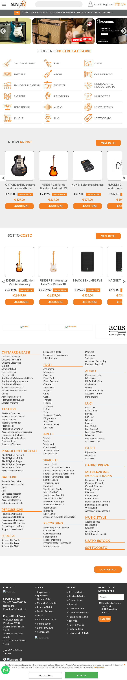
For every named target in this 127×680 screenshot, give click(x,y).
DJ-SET (98, 63)
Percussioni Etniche (12, 513)
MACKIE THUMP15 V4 (87, 280)
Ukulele (5, 365)
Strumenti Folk (9, 368)
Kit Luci (89, 419)
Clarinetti (48, 384)
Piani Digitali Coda (11, 467)
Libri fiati (48, 427)
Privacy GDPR (44, 607)
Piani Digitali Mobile (12, 458)
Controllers (49, 530)
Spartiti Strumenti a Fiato (56, 476)
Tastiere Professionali (13, 416)
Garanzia (41, 615)
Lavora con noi (76, 608)
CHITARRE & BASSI (24, 63)
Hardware (90, 355)
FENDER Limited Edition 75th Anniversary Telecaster (19, 284)
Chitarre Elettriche (11, 362)
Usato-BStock (97, 540)
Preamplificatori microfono (57, 542)
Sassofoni (48, 387)
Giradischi (90, 455)
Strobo (88, 413)
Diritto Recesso (45, 611)
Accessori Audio (93, 393)
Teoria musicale (51, 482)
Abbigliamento (92, 521)
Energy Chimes (93, 489)
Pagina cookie (44, 623)
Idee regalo (91, 524)
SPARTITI (80, 13)
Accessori (90, 458)
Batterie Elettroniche (13, 484)
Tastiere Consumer (11, 413)
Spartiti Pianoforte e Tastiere (58, 470)
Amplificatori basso (11, 384)
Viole (46, 441)
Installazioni (91, 396)
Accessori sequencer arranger (17, 431)
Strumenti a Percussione (55, 355)
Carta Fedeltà (76, 628)
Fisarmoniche (8, 441)
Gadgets (89, 527)
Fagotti (47, 390)
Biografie (48, 510)
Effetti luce (91, 410)
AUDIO (58, 107)
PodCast (89, 351)
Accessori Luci (92, 441)
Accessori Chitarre (11, 396)
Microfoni (90, 378)
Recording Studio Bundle (56, 527)
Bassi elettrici (9, 372)
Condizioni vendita (46, 603)
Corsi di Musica (76, 624)
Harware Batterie (11, 496)
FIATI (57, 63)
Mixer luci (90, 435)
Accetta (81, 675)
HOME (17, 13)
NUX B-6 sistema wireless (88, 184)
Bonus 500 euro (45, 627)
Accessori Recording (95, 361)
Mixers (88, 387)
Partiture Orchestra (53, 504)
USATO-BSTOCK (103, 107)
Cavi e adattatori (94, 390)
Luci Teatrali (91, 429)
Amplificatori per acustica (15, 381)
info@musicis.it (18, 609)
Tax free (73, 620)
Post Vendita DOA (46, 619)
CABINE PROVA (103, 74)
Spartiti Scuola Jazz (53, 498)
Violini (46, 438)
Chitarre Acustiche (11, 359)
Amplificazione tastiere (13, 438)
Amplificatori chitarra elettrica (17, 378)
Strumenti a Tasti (52, 351)
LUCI (57, 118)
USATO (109, 13)
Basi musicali (50, 507)
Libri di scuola (50, 358)
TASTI (32, 13)
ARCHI (58, 74)
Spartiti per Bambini (53, 495)
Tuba (45, 412)
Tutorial (73, 604)
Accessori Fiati (51, 424)
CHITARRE (24, 13)
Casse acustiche (93, 375)
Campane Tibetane (94, 480)
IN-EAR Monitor (93, 381)
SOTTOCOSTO (102, 118)
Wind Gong (91, 507)
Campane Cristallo (94, 483)
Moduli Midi (8, 425)
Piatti (4, 487)
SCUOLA (18, 118)
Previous (3, 31)
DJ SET (90, 448)
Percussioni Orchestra (13, 523)
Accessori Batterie (11, 499)
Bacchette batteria (11, 493)
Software (90, 358)
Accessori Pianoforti (12, 470)
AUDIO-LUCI (60, 13)
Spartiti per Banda (52, 489)
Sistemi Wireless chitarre (14, 390)
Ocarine (47, 375)
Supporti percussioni (12, 529)
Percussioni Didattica (13, 516)
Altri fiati (48, 421)
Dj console (90, 452)
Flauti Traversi (51, 381)
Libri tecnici (49, 513)
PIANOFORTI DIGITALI (27, 85)
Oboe (46, 393)
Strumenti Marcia (52, 415)
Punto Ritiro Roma (78, 616)
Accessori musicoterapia (97, 510)
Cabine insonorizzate (12, 503)
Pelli (4, 490)
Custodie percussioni (12, 526)
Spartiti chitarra (10, 402)
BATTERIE (19, 96)
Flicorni (47, 402)
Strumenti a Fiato (10, 546)
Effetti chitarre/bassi (12, 387)
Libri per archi (50, 453)
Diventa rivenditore (79, 612)
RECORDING (50, 13)
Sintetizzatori (9, 419)
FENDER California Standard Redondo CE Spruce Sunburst (53, 188)
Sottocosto (96, 547)
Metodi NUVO (50, 492)
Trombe (47, 399)
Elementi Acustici (94, 364)
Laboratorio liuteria (79, 633)
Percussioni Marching (13, 520)
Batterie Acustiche (11, 481)
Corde (5, 393)
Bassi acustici (8, 375)
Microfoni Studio (52, 539)
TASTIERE (19, 74)
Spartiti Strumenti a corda (56, 467)
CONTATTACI (108, 569)
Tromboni (48, 406)
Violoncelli (48, 444)
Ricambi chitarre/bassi (13, 399)
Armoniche (48, 368)
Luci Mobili (90, 426)
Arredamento (92, 531)
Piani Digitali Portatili (13, 455)
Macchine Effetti (94, 432)
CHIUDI (124, 664)
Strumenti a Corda (11, 540)
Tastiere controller (11, 422)
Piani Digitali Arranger (13, 464)
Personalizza (46, 675)
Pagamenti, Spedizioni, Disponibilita (43, 595)
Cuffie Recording (52, 533)
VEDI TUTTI (108, 142)
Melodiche (48, 372)
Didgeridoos (49, 418)
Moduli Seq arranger (12, 428)
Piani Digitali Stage (12, 461)
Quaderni (48, 486)
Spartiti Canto (50, 479)
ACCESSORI (88, 13)
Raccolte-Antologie (53, 501)
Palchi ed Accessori (95, 438)
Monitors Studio (51, 545)
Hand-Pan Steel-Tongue (97, 501)
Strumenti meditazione (96, 504)
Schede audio (50, 536)
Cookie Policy (98, 667)
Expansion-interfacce (13, 435)
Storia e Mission (77, 596)
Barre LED (90, 407)
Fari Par (89, 416)
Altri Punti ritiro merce (13, 652)
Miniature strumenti (95, 534)
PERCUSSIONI (40, 13)
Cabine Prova (97, 465)
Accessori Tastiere (11, 444)
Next (124, 31)
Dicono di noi (75, 600)
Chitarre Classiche (11, 356)
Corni (46, 396)
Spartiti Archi (50, 464)
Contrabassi (49, 447)
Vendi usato (43, 631)
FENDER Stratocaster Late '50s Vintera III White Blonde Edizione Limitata (53, 286)
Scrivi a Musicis (76, 592)
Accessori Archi (51, 450)
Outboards (90, 384)
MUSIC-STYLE (102, 96)
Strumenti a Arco (10, 543)
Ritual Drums (92, 498)
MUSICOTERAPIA (100, 13)
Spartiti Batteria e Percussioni (58, 473)
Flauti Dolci (49, 378)
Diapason (90, 492)
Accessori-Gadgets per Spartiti (59, 516)
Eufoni (46, 409)
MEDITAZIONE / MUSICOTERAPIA (104, 85)
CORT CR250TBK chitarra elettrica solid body (19, 186)
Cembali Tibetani (94, 486)
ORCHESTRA (70, 13)
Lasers (88, 423)
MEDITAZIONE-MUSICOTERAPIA (98, 474)
